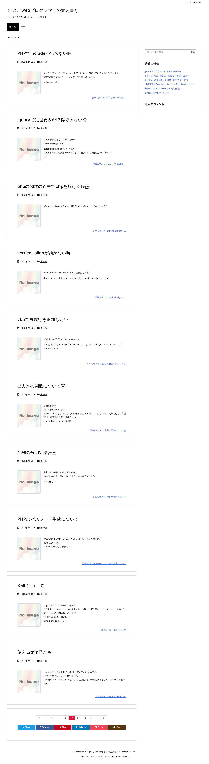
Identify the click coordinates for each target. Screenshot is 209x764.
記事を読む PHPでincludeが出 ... (109, 97)
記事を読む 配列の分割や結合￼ (109, 497)
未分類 (43, 61)
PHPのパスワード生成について (48, 519)
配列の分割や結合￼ (36, 452)
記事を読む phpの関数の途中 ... (109, 230)
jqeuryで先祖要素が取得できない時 (52, 119)
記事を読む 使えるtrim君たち (110, 696)
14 (52, 718)
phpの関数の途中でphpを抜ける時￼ (53, 186)
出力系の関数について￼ (41, 386)
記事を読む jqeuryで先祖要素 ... (109, 164)
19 (84, 718)
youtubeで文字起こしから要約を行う (163, 71)
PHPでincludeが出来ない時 (44, 53)
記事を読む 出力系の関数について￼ (107, 430)
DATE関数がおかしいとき (157, 92)
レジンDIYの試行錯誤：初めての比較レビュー (167, 75)
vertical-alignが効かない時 (44, 252)
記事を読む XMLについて (112, 630)
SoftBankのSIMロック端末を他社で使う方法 (166, 80)
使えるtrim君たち (34, 652)
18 (78, 718)
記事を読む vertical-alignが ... (110, 297)
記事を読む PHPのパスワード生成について (104, 563)
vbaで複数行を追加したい (43, 319)
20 (91, 718)
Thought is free (121, 756)
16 (65, 718)
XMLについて (30, 585)
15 (59, 718)
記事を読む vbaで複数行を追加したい (106, 363)
